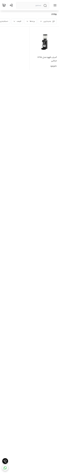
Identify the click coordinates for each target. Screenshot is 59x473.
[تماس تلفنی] (5, 461)
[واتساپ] (5, 468)
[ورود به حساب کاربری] (11, 5)
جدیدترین (47, 21)
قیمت (19, 21)
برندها (32, 21)
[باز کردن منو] (54, 5)
